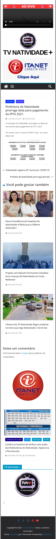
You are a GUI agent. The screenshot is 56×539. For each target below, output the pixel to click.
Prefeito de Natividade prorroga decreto (30, 176)
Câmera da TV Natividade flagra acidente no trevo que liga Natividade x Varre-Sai (27, 326)
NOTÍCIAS (20, 101)
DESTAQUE (10, 101)
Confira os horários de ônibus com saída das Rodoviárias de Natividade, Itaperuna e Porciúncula (27, 448)
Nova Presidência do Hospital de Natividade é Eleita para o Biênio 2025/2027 (22, 224)
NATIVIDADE (37, 439)
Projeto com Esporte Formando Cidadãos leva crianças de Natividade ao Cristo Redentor (26, 276)
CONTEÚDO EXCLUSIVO (14, 439)
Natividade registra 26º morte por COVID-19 (27, 170)
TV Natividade (30, 455)
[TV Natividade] (6, 86)
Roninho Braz (30, 119)
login (25, 353)
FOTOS (27, 439)
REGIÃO (46, 439)
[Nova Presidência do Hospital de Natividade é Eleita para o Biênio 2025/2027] (28, 192)
